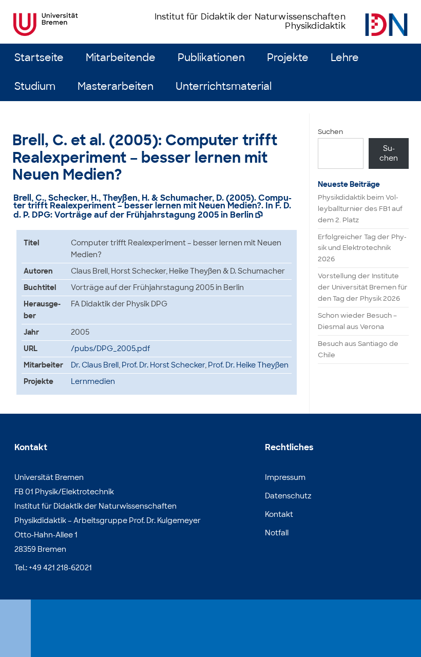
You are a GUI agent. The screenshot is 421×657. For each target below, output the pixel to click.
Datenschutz (288, 495)
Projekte (288, 57)
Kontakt (279, 514)
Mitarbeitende (121, 57)
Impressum (285, 477)
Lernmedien (93, 381)
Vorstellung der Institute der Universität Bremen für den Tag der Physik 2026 (363, 287)
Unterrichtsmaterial (224, 86)
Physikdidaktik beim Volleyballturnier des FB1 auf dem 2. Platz (360, 208)
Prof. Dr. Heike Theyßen (248, 365)
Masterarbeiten (116, 86)
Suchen (330, 131)
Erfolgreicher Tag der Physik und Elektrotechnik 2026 (362, 248)
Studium (34, 86)
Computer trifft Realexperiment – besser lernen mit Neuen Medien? (152, 201)
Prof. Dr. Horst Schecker (163, 365)
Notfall (277, 532)
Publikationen (211, 57)
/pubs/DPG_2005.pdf (110, 348)
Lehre (345, 57)
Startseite (39, 57)
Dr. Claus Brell (95, 365)
